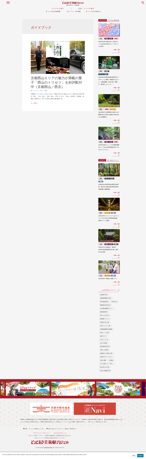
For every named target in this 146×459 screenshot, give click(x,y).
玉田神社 (111, 360)
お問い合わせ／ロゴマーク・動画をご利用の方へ (62, 428)
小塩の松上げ (114, 301)
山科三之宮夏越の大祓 (105, 370)
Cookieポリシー (60, 433)
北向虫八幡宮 (103, 360)
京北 (101, 38)
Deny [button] (133, 455)
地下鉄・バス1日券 (104, 332)
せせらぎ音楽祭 (103, 343)
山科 (101, 244)
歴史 (107, 71)
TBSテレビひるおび (104, 315)
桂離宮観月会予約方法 (105, 305)
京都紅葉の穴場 (103, 294)
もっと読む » (34, 103)
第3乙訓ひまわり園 (104, 367)
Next (140, 389)
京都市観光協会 (48, 447)
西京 (46, 90)
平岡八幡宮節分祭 (104, 301)
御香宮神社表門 (103, 312)
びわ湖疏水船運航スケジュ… (106, 308)
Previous (6, 389)
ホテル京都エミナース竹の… (106, 363)
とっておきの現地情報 (54, 11)
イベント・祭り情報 (75, 11)
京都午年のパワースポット (106, 356)
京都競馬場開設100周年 (105, 298)
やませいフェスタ (104, 339)
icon (143, 3)
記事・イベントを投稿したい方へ (34, 428)
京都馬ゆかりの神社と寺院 (106, 353)
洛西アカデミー (103, 336)
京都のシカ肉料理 (104, 349)
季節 (116, 38)
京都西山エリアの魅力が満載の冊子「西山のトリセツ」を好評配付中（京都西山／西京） (56, 82)
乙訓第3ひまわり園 (104, 322)
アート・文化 (103, 74)
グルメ (41, 90)
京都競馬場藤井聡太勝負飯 (106, 329)
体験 (101, 181)
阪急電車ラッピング (104, 318)
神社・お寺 (109, 38)
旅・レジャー (34, 90)
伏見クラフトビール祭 (105, 325)
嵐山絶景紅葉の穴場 (104, 346)
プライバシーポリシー (41, 433)
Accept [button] (140, 455)
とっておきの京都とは (94, 11)
